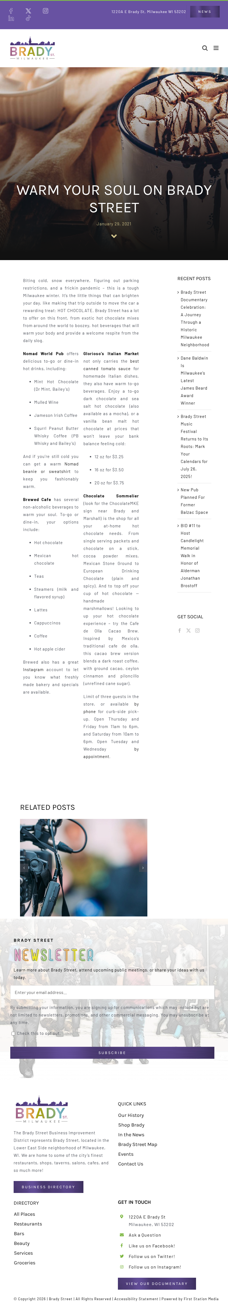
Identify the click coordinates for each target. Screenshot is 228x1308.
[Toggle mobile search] (205, 48)
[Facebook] (179, 630)
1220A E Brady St (147, 1216)
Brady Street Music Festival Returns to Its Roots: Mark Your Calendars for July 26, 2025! (194, 446)
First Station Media (201, 1299)
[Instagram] (197, 630)
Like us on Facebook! (152, 1245)
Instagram (33, 669)
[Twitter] (188, 630)
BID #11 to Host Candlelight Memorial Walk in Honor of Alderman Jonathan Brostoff (192, 555)
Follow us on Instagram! (155, 1266)
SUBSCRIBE (112, 1052)
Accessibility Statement (136, 1299)
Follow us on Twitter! (152, 1256)
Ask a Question (145, 1234)
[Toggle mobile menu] (217, 48)
